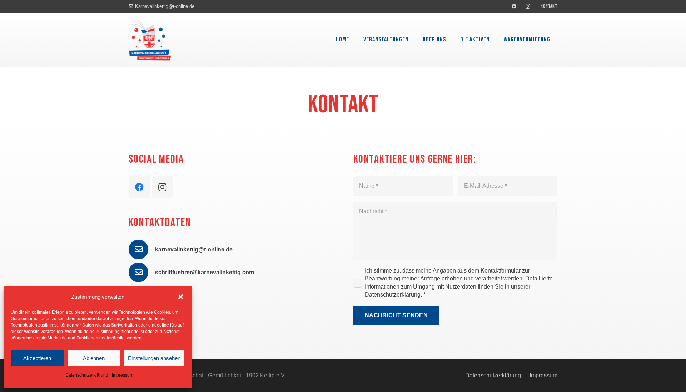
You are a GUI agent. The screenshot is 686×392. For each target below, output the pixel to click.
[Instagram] (528, 6)
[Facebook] (514, 6)
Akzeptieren (37, 358)
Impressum (122, 375)
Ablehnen (94, 358)
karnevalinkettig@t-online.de (194, 249)
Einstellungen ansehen (154, 358)
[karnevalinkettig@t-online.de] (142, 249)
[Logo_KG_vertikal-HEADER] (150, 39)
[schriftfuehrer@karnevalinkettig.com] (142, 272)
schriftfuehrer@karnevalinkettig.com (204, 272)
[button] (180, 296)
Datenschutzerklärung (86, 375)
